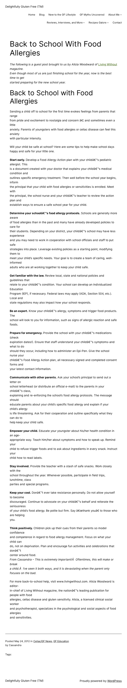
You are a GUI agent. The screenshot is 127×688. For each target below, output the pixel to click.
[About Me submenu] (121, 14)
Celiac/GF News (42, 641)
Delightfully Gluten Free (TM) (24, 6)
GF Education (61, 641)
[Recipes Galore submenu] (108, 22)
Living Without (107, 64)
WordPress (114, 681)
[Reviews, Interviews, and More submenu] (84, 22)
